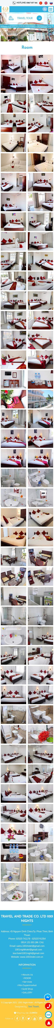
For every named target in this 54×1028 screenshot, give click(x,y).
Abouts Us (27, 974)
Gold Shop (27, 988)
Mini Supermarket (27, 985)
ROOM (27, 978)
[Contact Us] (48, 1006)
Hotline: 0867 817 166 (27, 3)
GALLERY (27, 992)
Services (27, 981)
